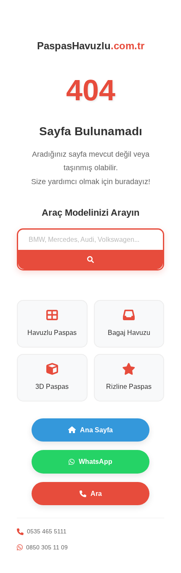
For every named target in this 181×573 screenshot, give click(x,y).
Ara (96, 493)
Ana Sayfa (96, 430)
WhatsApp (95, 461)
